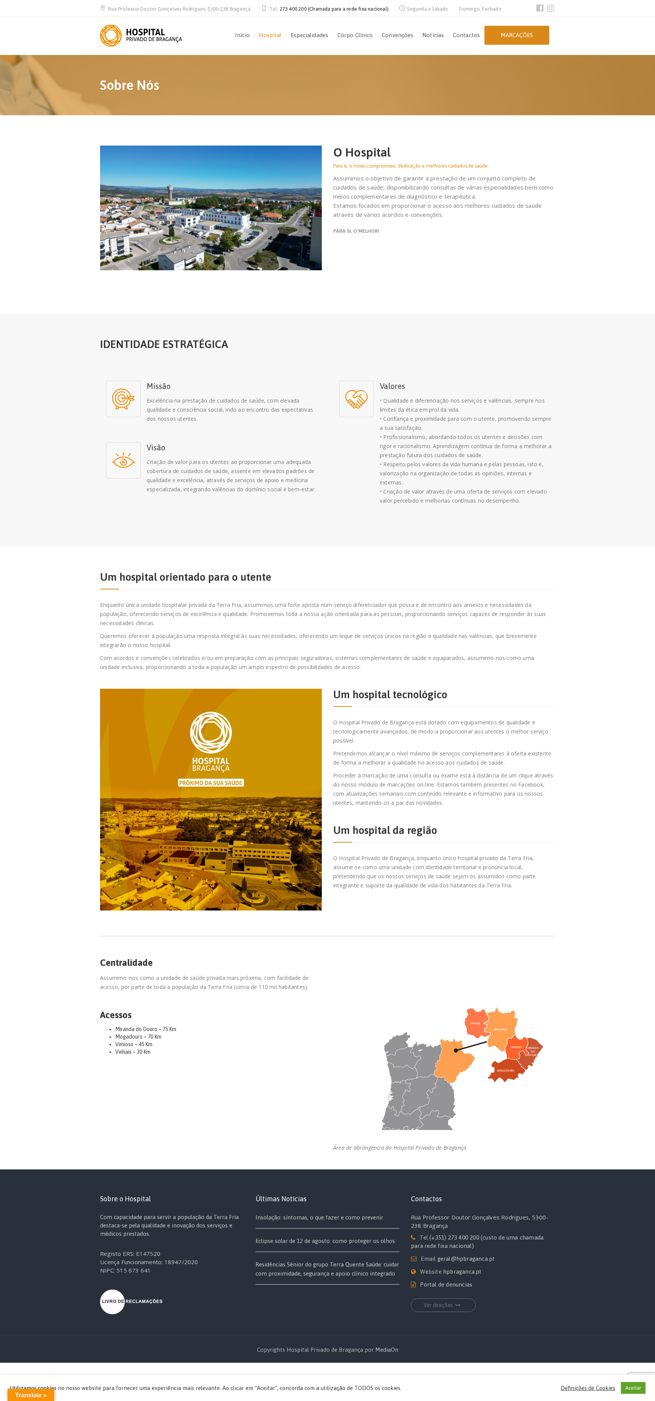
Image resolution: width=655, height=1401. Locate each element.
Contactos (466, 35)
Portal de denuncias (446, 1284)
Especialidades (309, 35)
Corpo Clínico (355, 35)
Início (242, 35)
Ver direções (438, 1305)
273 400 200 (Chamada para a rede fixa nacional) (334, 9)
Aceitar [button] (633, 1388)
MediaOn (386, 1349)
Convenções (397, 35)
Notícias (433, 35)
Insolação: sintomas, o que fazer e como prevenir (319, 1217)
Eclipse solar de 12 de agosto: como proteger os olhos (325, 1241)
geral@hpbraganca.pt (466, 1258)
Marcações (517, 35)
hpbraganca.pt (462, 1271)
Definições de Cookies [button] (588, 1388)
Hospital (270, 35)
